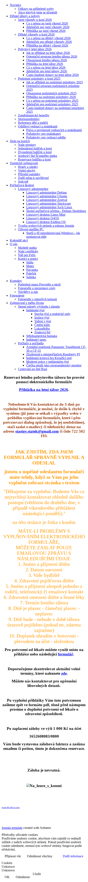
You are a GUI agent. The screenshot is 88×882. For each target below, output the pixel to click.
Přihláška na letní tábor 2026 (44, 64)
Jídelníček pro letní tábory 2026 (46, 71)
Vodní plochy (26, 170)
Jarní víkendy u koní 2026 (35, 19)
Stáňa (29, 262)
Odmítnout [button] (23, 877)
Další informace (73, 856)
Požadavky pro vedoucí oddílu (46, 137)
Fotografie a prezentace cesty (36, 288)
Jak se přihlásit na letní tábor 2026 (48, 53)
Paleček (31, 273)
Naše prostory (27, 144)
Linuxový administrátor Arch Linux (49, 207)
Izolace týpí (41, 317)
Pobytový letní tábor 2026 (35, 49)
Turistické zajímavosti (24, 163)
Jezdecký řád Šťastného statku (37, 155)
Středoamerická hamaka (41, 336)
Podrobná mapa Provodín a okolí (39, 284)
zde (64, 673)
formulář (65, 654)
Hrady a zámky (28, 167)
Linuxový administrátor (33, 189)
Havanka (32, 269)
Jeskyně (23, 181)
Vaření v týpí (42, 321)
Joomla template (12, 828)
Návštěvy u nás (28, 292)
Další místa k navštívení (33, 178)
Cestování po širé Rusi (32, 369)
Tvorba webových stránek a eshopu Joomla (46, 225)
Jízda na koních (20, 141)
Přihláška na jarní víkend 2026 (45, 30)
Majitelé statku (27, 247)
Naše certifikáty (28, 251)
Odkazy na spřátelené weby (36, 8)
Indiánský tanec (36, 339)
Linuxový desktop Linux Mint (45, 214)
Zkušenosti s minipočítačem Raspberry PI (53, 354)
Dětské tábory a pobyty (25, 16)
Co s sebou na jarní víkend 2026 (47, 23)
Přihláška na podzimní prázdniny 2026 (51, 97)
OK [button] (7, 877)
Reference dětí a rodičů (33, 122)
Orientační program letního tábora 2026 (51, 56)
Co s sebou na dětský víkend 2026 (48, 38)
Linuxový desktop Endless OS (46, 222)
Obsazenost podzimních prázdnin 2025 (51, 93)
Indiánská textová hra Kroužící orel (49, 358)
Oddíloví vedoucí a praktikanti (37, 126)
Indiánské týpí (35, 310)
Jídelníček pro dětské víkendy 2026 (49, 42)
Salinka (31, 277)
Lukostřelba (42, 328)
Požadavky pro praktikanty (43, 133)
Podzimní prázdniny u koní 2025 (39, 78)
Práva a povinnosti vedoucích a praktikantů (54, 130)
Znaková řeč (42, 332)
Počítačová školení (22, 185)
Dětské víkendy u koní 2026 (36, 34)
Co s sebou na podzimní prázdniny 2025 (52, 100)
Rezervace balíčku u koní (34, 159)
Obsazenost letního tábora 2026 (46, 60)
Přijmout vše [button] (13, 856)
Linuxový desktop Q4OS (42, 218)
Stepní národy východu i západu (39, 306)
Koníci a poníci (28, 258)
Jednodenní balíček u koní (35, 148)
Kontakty (16, 280)
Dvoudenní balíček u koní (35, 152)
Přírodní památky (29, 174)
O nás (13, 244)
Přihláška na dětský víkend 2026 (47, 45)
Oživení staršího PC (31, 229)
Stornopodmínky (29, 119)
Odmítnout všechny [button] (39, 856)
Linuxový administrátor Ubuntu (46, 196)
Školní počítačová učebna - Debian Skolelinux (56, 211)
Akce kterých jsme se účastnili (37, 12)
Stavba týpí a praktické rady (52, 314)
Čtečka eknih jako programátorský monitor (53, 365)
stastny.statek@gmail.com (37, 431)
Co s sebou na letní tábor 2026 (45, 67)
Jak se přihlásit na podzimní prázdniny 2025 (54, 82)
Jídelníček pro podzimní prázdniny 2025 (52, 104)
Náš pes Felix (27, 255)
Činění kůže (42, 325)
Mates (30, 266)
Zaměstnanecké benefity (33, 115)
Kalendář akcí (19, 240)
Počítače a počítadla (31, 343)
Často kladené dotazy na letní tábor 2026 (52, 75)
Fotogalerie (17, 295)
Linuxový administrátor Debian (46, 192)
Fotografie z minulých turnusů (37, 299)
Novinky (15, 5)
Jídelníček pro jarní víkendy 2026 (47, 27)
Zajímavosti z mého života (27, 303)
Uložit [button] (37, 874)
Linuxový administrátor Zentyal (46, 200)
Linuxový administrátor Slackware (48, 203)
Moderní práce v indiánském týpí (47, 361)
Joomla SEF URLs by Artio (11, 807)
